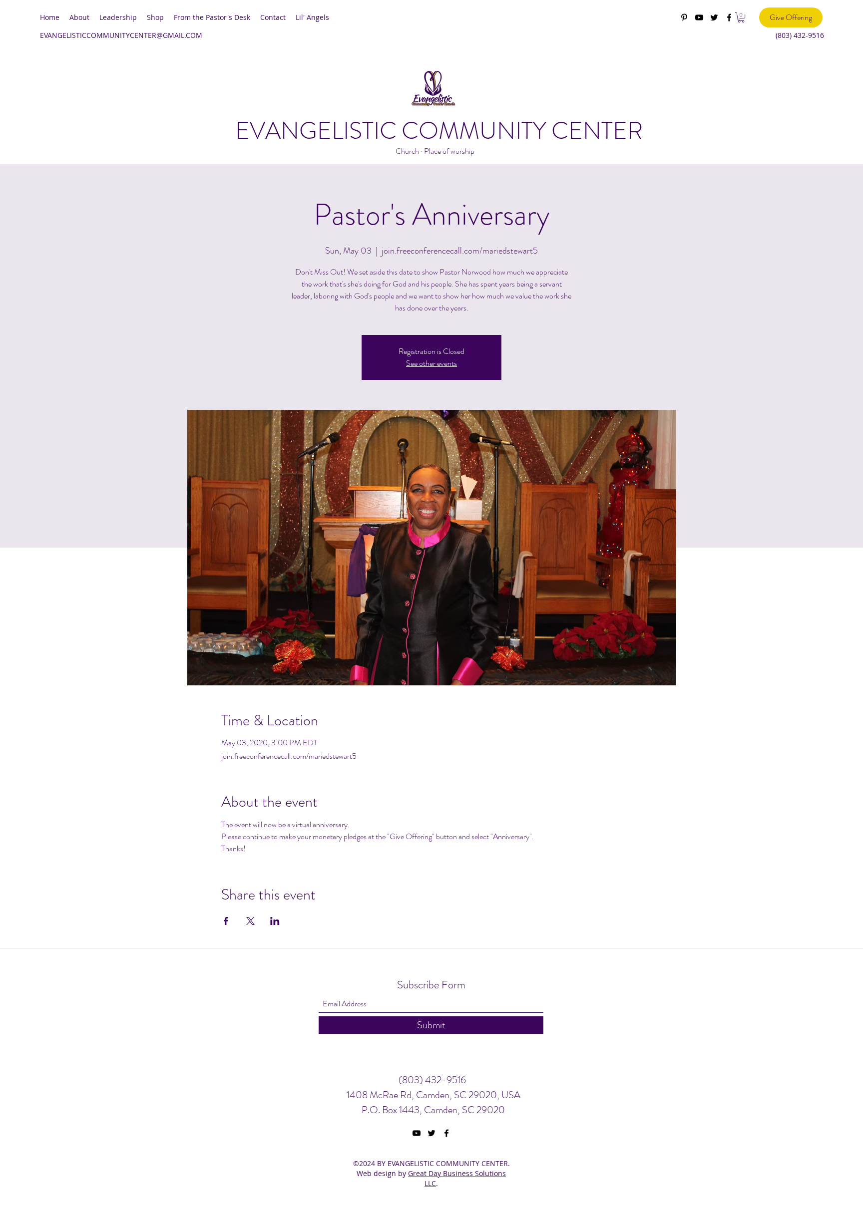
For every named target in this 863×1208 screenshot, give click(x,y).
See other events (431, 363)
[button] (741, 17)
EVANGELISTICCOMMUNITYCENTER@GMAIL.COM (121, 35)
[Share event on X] (250, 921)
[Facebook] (729, 17)
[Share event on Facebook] (226, 921)
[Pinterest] (684, 17)
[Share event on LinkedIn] (275, 921)
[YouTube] (699, 17)
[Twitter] (714, 17)
